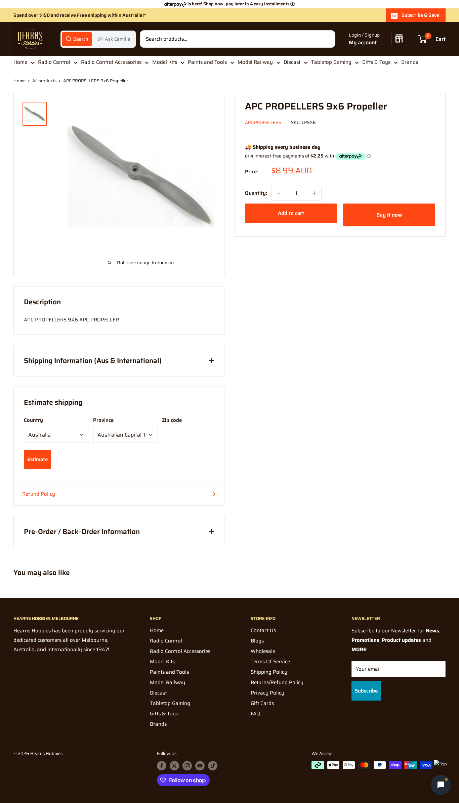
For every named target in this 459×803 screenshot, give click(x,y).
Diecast (292, 62)
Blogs (257, 641)
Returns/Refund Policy (277, 682)
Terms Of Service (270, 662)
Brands (409, 62)
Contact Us (263, 630)
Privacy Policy (267, 693)
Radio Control (54, 62)
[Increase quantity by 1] (314, 193)
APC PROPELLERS (263, 122)
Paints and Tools (207, 62)
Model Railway (255, 62)
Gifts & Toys (376, 62)
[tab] (77, 39)
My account (363, 42)
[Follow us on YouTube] (200, 765)
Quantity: (256, 193)
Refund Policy (38, 494)
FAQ (255, 714)
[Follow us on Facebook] (161, 765)
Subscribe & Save (421, 15)
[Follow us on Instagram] (187, 765)
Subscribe (366, 691)
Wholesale (263, 651)
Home (20, 62)
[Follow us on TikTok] (212, 765)
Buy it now (389, 215)
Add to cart (291, 213)
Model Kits (164, 62)
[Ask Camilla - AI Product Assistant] (441, 784)
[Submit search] (327, 39)
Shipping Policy (269, 672)
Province (103, 420)
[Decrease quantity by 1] (279, 193)
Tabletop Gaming (331, 62)
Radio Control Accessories (111, 62)
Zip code (172, 420)
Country (33, 420)
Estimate (37, 459)
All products (44, 80)
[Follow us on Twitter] (174, 765)
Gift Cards (262, 703)
